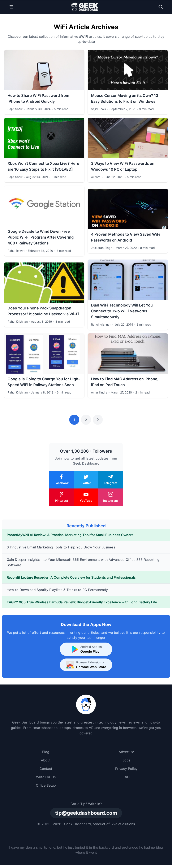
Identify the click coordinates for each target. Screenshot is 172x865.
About (46, 760)
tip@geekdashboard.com (86, 813)
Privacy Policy (126, 768)
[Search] (160, 7)
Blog (45, 752)
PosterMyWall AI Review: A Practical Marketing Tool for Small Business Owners (70, 535)
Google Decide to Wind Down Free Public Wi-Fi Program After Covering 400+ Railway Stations (41, 237)
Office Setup (46, 785)
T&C (126, 777)
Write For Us (46, 777)
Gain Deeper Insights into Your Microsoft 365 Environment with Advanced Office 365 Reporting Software (83, 562)
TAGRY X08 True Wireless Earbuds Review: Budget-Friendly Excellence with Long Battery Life (82, 602)
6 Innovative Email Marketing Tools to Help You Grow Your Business (61, 547)
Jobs (126, 760)
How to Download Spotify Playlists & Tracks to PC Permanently (57, 590)
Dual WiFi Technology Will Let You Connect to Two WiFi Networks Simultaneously (122, 311)
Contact (45, 768)
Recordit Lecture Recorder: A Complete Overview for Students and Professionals (71, 577)
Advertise (126, 752)
